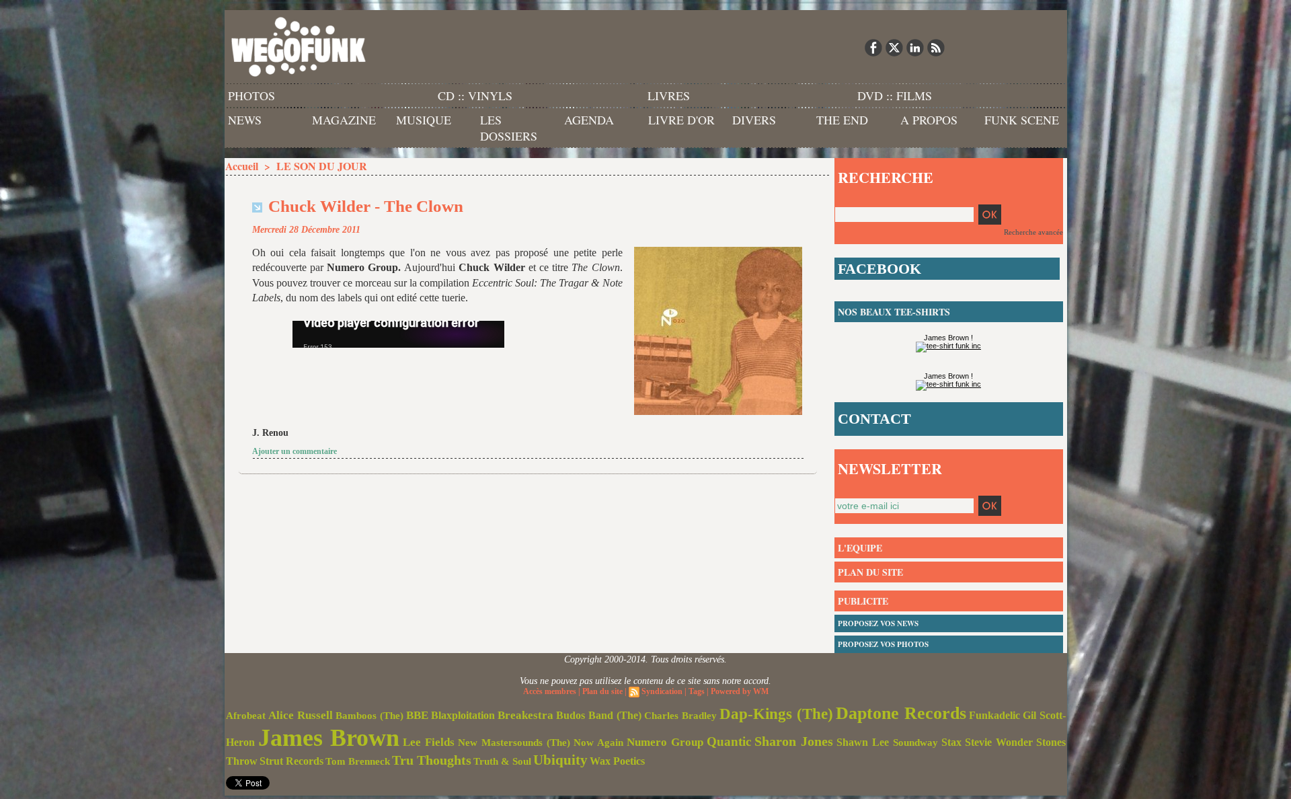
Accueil (241, 166)
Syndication (661, 691)
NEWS (245, 120)
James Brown (328, 737)
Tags (697, 691)
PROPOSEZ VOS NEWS (878, 623)
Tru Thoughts (431, 760)
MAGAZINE (344, 120)
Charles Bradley (680, 715)
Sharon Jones (793, 741)
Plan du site (602, 691)
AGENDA (589, 120)
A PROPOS (928, 120)
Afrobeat (246, 715)
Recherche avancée (1033, 232)
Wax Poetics (617, 761)
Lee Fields (429, 742)
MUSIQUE (423, 120)
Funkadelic (994, 715)
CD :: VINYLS (475, 95)
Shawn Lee (862, 742)
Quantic (729, 741)
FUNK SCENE (1021, 120)
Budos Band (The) (598, 715)
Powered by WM (740, 691)
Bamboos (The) (369, 715)
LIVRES (669, 95)
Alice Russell (300, 715)
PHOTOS (251, 95)
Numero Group (665, 742)
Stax (951, 742)
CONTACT (874, 418)
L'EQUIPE (860, 548)
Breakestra (525, 715)
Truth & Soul (502, 761)
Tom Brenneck (357, 761)
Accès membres (549, 691)
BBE (417, 715)
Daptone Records (901, 713)
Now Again (598, 742)
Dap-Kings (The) (776, 713)
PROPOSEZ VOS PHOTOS (883, 644)
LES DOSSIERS (508, 128)
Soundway (915, 742)
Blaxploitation (463, 716)
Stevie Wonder (999, 742)
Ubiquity (560, 760)
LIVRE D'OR (681, 120)
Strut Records (291, 761)
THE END (842, 120)
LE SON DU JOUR (321, 166)
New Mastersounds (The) (514, 742)
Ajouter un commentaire (294, 451)
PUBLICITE (863, 601)
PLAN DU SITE (870, 572)
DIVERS (754, 120)
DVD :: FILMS (894, 95)
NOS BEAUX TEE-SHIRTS (894, 312)
